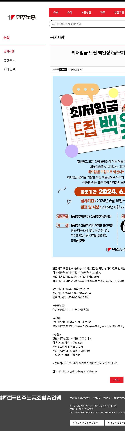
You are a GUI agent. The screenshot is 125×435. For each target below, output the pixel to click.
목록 (116, 379)
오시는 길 (96, 397)
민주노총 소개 (85, 397)
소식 (69, 12)
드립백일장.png (75, 69)
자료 (102, 12)
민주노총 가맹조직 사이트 (85, 423)
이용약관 (106, 397)
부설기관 (119, 12)
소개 (55, 12)
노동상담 (86, 12)
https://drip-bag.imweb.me (79, 371)
